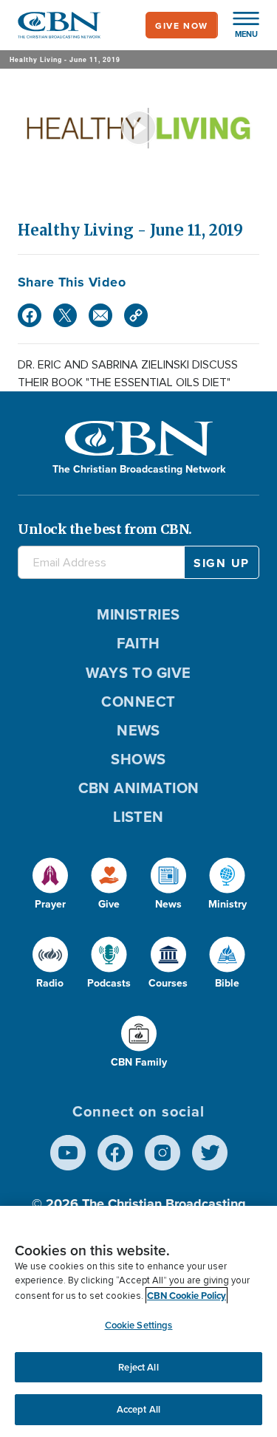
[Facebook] (29, 315)
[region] (138, 1321)
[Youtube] (68, 1152)
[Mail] (100, 315)
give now (181, 25)
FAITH (138, 643)
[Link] (136, 315)
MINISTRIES (138, 614)
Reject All (138, 1367)
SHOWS (138, 758)
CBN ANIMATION (138, 787)
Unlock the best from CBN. (105, 529)
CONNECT (138, 701)
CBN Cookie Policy (186, 1296)
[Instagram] (162, 1152)
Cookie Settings (139, 1325)
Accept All (138, 1409)
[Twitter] (65, 315)
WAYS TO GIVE (138, 672)
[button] (238, 25)
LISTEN (138, 816)
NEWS (138, 730)
